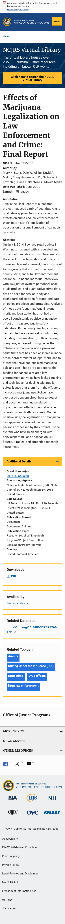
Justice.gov (9, 908)
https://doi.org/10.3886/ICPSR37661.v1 (32, 629)
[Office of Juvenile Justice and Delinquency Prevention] (13, 816)
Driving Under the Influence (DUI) (31, 666)
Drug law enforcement (23, 685)
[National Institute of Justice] (52, 801)
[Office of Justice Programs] (7, 21)
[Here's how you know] (32, 6)
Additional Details (19, 461)
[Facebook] (7, 765)
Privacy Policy (10, 864)
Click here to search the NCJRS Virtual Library (32, 78)
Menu (57, 21)
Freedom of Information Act (19, 891)
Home (6, 36)
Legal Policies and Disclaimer (20, 873)
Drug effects (37, 676)
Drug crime (15, 676)
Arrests (13, 656)
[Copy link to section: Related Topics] (32, 649)
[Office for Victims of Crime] (32, 815)
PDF (14, 576)
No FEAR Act (10, 882)
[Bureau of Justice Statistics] (32, 803)
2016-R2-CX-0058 (18, 476)
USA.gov (7, 899)
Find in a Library (17, 603)
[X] (18, 765)
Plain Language (11, 856)
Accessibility (10, 838)
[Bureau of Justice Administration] (12, 801)
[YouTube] (30, 765)
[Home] (31, 22)
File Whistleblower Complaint (20, 847)
